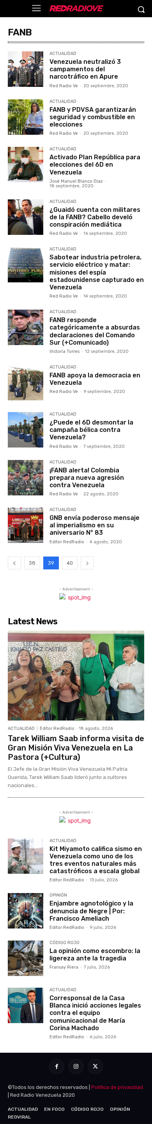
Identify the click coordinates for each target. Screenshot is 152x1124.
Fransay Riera (63, 967)
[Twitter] (95, 1066)
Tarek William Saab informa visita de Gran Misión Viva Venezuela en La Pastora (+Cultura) (76, 748)
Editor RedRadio (66, 541)
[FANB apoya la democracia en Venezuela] (25, 382)
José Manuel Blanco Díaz (76, 181)
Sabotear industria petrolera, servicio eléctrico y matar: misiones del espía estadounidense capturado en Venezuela (96, 272)
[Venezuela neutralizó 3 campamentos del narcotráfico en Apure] (25, 69)
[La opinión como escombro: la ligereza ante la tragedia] (25, 958)
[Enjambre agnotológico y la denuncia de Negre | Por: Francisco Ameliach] (25, 910)
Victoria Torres (64, 351)
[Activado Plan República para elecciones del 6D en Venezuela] (25, 164)
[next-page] (87, 563)
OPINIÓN (58, 895)
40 (70, 563)
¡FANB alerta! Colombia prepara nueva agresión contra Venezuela (86, 478)
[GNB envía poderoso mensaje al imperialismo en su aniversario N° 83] (25, 525)
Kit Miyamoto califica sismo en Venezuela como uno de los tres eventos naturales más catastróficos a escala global (95, 860)
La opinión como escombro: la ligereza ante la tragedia (94, 954)
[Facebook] (56, 1066)
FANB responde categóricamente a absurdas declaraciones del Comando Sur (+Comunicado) (94, 331)
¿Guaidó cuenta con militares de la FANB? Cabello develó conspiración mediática (94, 217)
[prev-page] (14, 563)
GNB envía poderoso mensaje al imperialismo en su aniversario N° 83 (94, 525)
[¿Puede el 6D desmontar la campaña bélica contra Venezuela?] (25, 429)
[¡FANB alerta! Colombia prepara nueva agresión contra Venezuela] (25, 477)
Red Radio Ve (63, 85)
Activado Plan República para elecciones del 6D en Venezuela (94, 164)
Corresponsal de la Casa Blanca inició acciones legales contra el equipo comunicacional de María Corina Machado (95, 1013)
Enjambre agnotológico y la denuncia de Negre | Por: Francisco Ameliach (91, 911)
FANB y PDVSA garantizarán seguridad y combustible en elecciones (92, 117)
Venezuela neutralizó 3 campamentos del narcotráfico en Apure (85, 69)
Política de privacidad (117, 1087)
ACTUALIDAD (62, 53)
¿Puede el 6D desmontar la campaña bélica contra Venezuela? (91, 430)
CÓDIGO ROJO (64, 943)
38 (32, 563)
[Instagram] (75, 1066)
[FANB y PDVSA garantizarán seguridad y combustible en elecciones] (25, 117)
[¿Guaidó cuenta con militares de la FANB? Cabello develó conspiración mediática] (25, 217)
